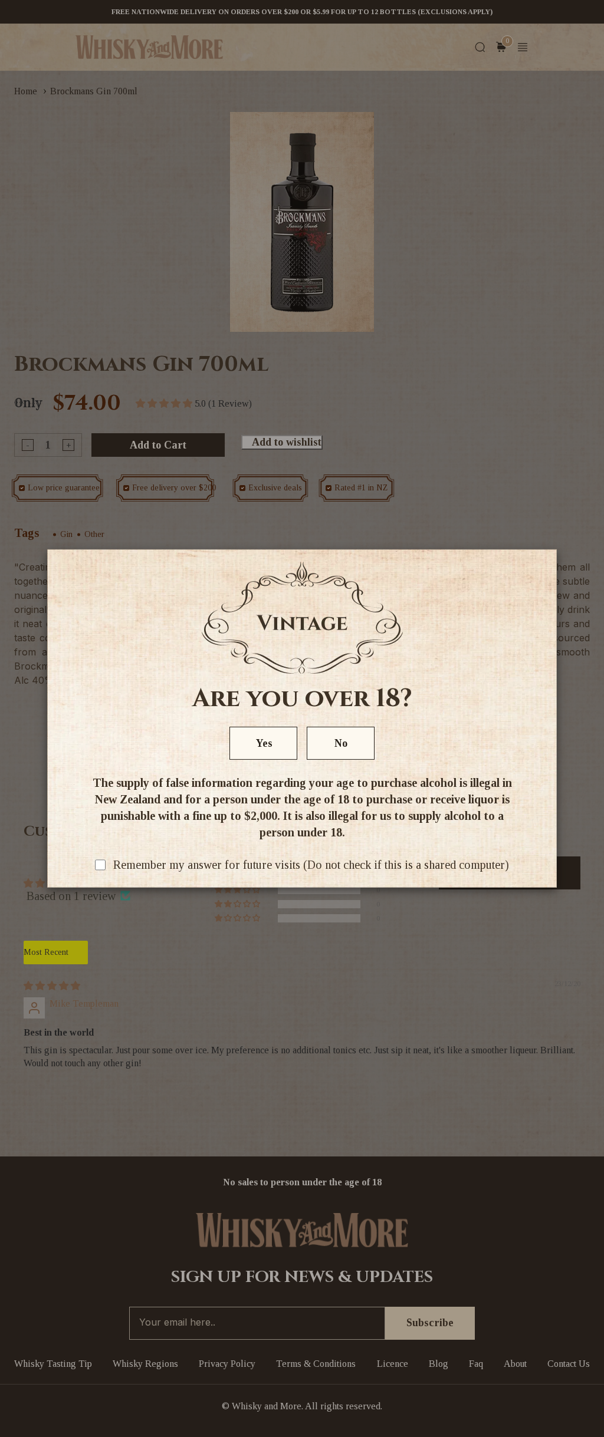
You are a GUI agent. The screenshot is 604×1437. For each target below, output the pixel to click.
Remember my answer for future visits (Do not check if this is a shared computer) (311, 864)
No (340, 743)
